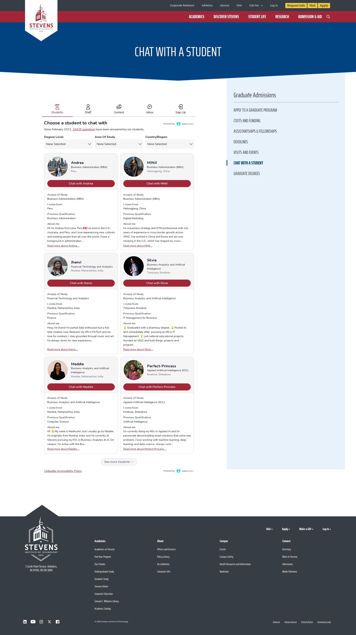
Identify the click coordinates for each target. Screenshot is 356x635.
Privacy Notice (290, 622)
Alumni (224, 5)
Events (223, 549)
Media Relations (289, 571)
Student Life (257, 16)
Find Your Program (103, 556)
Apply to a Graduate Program (255, 110)
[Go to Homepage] (41, 21)
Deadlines (241, 141)
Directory (286, 549)
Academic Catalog (103, 608)
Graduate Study (101, 579)
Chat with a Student (248, 162)
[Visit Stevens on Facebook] (57, 622)
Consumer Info (163, 571)
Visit (312, 5)
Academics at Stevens (105, 549)
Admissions (287, 564)
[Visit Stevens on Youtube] (33, 622)
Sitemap (276, 622)
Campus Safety (226, 556)
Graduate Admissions (255, 96)
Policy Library (163, 556)
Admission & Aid (310, 16)
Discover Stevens (226, 16)
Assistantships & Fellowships (255, 131)
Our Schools (100, 564)
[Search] (328, 16)
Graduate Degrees (247, 173)
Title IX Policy (307, 622)
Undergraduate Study (104, 571)
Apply (324, 5)
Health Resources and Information (235, 564)
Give (239, 5)
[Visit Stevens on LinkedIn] (25, 622)
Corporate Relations (182, 5)
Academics (196, 16)
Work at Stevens (289, 556)
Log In (274, 5)
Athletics (207, 5)
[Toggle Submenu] (262, 6)
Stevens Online (101, 586)
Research (282, 16)
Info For (254, 5)
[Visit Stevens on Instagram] (41, 622)
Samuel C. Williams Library (107, 601)
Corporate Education (104, 593)
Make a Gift (305, 529)
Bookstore (224, 571)
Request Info (296, 5)
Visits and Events (246, 152)
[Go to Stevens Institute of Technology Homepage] (41, 538)
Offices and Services (166, 549)
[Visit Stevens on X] (49, 622)
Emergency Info (324, 622)
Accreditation (163, 564)
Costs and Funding (247, 120)
